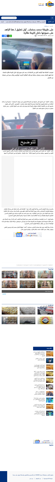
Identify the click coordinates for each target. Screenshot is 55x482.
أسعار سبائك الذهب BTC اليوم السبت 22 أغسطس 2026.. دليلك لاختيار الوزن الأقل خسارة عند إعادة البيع (39, 373)
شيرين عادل (26, 265)
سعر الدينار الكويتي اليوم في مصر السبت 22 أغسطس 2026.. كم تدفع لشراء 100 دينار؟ (39, 386)
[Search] (1, 17)
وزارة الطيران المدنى (37, 265)
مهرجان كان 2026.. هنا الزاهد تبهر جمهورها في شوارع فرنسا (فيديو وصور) (27, 274)
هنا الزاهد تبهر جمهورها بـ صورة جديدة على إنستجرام (9, 284)
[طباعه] (35, 36)
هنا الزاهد (50, 265)
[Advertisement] (27, 11)
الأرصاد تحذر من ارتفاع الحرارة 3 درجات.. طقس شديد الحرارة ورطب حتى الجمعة (45, 319)
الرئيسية (51, 26)
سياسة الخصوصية (48, 478)
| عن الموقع (40, 478)
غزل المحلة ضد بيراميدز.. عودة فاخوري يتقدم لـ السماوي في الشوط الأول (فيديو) (39, 413)
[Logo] (40, 4)
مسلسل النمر (19, 265)
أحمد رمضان (50, 35)
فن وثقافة (46, 26)
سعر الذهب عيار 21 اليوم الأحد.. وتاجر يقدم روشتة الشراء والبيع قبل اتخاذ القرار (9, 310)
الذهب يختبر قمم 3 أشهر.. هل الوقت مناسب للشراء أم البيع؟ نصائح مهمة (39, 406)
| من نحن (33, 478)
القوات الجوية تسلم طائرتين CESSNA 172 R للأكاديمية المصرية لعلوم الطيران (9, 274)
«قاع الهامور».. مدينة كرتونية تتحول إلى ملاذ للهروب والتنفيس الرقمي (39, 393)
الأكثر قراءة (49, 348)
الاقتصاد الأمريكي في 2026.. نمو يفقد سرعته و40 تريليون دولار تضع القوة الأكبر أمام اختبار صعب (33, 22)
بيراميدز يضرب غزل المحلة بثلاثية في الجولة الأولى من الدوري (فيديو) (39, 399)
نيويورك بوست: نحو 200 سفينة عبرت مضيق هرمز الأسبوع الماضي (28, 319)
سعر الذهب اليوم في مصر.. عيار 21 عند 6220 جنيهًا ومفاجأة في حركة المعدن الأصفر (39, 354)
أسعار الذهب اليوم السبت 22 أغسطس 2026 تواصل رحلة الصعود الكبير (39, 366)
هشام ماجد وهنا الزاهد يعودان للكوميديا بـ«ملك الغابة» (45, 274)
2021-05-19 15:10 (42, 35)
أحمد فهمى (44, 265)
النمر (31, 265)
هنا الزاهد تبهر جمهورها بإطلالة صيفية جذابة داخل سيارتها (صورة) (45, 284)
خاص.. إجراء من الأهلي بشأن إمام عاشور (40, 359)
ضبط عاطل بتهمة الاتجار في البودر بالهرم (9, 321)
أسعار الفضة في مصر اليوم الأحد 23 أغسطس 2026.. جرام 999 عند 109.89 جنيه (27, 310)
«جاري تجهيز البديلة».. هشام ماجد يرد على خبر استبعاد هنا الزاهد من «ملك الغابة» (27, 283)
